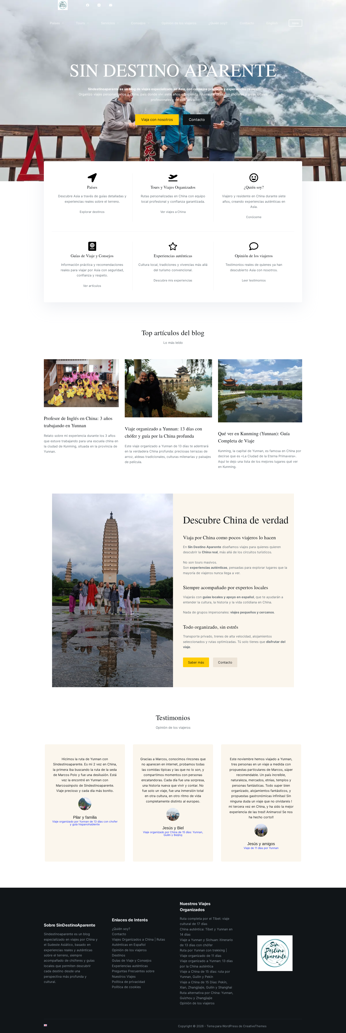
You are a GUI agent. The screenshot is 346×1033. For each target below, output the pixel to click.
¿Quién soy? (217, 23)
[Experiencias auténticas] (172, 246)
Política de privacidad (128, 982)
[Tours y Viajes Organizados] (172, 177)
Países (55, 23)
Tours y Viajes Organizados (173, 187)
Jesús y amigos (261, 844)
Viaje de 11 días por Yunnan (261, 848)
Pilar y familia (85, 817)
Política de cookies (126, 987)
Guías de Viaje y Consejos (92, 255)
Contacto (247, 23)
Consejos (138, 23)
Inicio (295, 23)
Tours (80, 23)
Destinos (118, 955)
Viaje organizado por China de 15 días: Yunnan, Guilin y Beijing (173, 833)
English (272, 23)
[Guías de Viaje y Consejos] (92, 246)
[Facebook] (87, 5)
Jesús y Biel (173, 828)
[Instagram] (99, 5)
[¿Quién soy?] (253, 177)
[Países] (92, 177)
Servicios (108, 23)
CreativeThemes (255, 1026)
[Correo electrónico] (110, 5)
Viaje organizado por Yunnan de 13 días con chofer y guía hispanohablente (85, 823)
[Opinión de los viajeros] (253, 246)
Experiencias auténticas (173, 255)
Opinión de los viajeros (179, 23)
